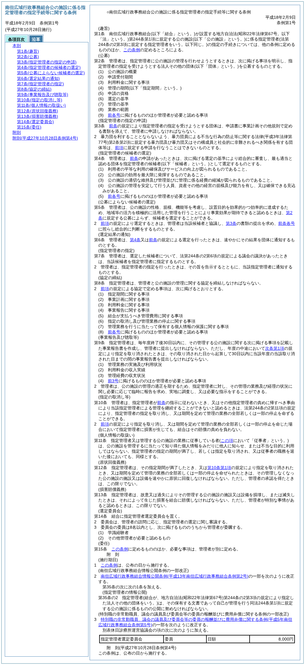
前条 (113, 125)
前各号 (114, 115)
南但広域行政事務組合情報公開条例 (174, 576)
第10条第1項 (219, 467)
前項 (119, 147)
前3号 (113, 380)
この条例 (131, 49)
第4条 (135, 239)
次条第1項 (274, 348)
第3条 (231, 223)
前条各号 (286, 223)
